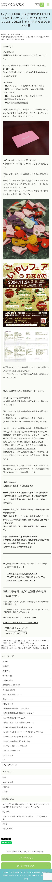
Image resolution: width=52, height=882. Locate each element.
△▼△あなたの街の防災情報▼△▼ (22, 574)
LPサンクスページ (10, 765)
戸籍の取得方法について (12, 694)
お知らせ (6, 787)
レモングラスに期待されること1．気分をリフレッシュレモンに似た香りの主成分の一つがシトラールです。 (26, 805)
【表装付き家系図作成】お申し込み (17, 741)
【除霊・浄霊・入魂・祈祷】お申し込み (18, 722)
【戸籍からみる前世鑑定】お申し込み (18, 727)
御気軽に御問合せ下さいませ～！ (21, 448)
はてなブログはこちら (26, 866)
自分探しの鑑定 (10, 401)
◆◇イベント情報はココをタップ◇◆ (19, 617)
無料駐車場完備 (21, 103)
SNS (4, 777)
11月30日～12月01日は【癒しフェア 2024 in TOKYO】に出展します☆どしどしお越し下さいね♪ (26, 641)
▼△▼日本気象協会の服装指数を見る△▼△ (26, 577)
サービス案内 (8, 676)
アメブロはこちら (26, 858)
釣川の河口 (8, 812)
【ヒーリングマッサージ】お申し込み (18, 736)
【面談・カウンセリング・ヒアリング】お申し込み (23, 732)
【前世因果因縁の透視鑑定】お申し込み (18, 713)
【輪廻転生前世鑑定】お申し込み (16, 708)
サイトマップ (8, 755)
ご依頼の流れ (8, 680)
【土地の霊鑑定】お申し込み (14, 718)
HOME (3, 34)
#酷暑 (6, 824)
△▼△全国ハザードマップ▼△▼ (21, 580)
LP (4, 760)
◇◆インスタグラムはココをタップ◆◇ (20, 622)
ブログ (5, 792)
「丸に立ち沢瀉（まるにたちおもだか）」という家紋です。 (25, 817)
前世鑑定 (6, 666)
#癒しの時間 (7, 828)
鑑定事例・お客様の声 (11, 685)
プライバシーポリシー (11, 751)
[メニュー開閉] (48, 5)
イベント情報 (15, 34)
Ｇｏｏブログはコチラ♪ (17, 633)
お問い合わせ (8, 704)
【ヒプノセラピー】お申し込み (15, 746)
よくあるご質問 (9, 690)
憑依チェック (8, 699)
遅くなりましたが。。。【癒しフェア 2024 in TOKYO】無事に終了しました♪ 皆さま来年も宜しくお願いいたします (24, 646)
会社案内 (6, 671)
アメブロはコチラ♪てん (17, 630)
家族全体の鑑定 (25, 401)
